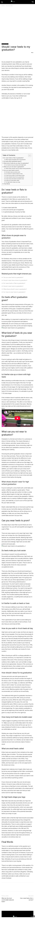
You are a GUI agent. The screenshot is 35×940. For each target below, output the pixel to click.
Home (3, 5)
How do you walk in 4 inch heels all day (15, 175)
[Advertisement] (17, 24)
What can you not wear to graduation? (14, 166)
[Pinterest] (10, 56)
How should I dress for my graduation (15, 177)
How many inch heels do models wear (15, 178)
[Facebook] (3, 56)
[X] (7, 56)
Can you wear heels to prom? (11, 170)
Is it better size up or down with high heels (16, 165)
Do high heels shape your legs (13, 182)
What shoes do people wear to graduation (15, 159)
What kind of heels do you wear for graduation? (16, 163)
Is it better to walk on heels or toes (14, 173)
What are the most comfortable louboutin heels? (8, 899)
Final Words (7, 183)
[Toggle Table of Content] (29, 155)
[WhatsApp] (14, 56)
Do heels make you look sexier (13, 172)
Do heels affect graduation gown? (12, 161)
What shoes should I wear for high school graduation (18, 168)
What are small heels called (12, 180)
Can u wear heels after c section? (26, 899)
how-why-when (9, 5)
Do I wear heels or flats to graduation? (14, 157)
